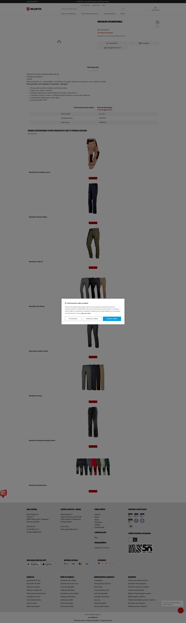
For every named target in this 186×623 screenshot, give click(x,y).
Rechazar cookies (92, 318)
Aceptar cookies (112, 318)
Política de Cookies (86, 313)
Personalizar (73, 318)
